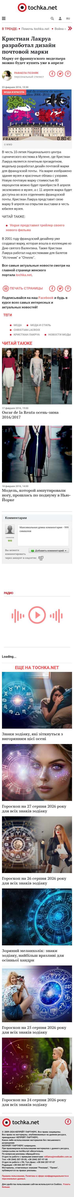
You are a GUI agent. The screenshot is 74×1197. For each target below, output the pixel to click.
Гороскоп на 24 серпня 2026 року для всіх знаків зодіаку (34, 1102)
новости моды (59, 334)
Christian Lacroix (27, 329)
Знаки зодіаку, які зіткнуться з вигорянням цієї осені (32, 736)
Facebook (45, 297)
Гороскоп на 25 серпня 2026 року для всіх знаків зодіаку (34, 1030)
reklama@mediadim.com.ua (58, 1156)
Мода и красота (14, 92)
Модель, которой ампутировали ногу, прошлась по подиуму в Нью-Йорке (36, 495)
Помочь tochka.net (36, 29)
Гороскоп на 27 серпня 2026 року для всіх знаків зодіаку (34, 809)
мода (18, 325)
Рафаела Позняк (26, 72)
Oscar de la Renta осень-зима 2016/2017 (30, 415)
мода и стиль (40, 325)
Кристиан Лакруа (27, 334)
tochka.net (24, 275)
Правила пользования (13, 1176)
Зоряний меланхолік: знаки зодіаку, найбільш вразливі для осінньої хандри (33, 955)
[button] (60, 18)
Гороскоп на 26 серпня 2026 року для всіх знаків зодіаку (34, 881)
